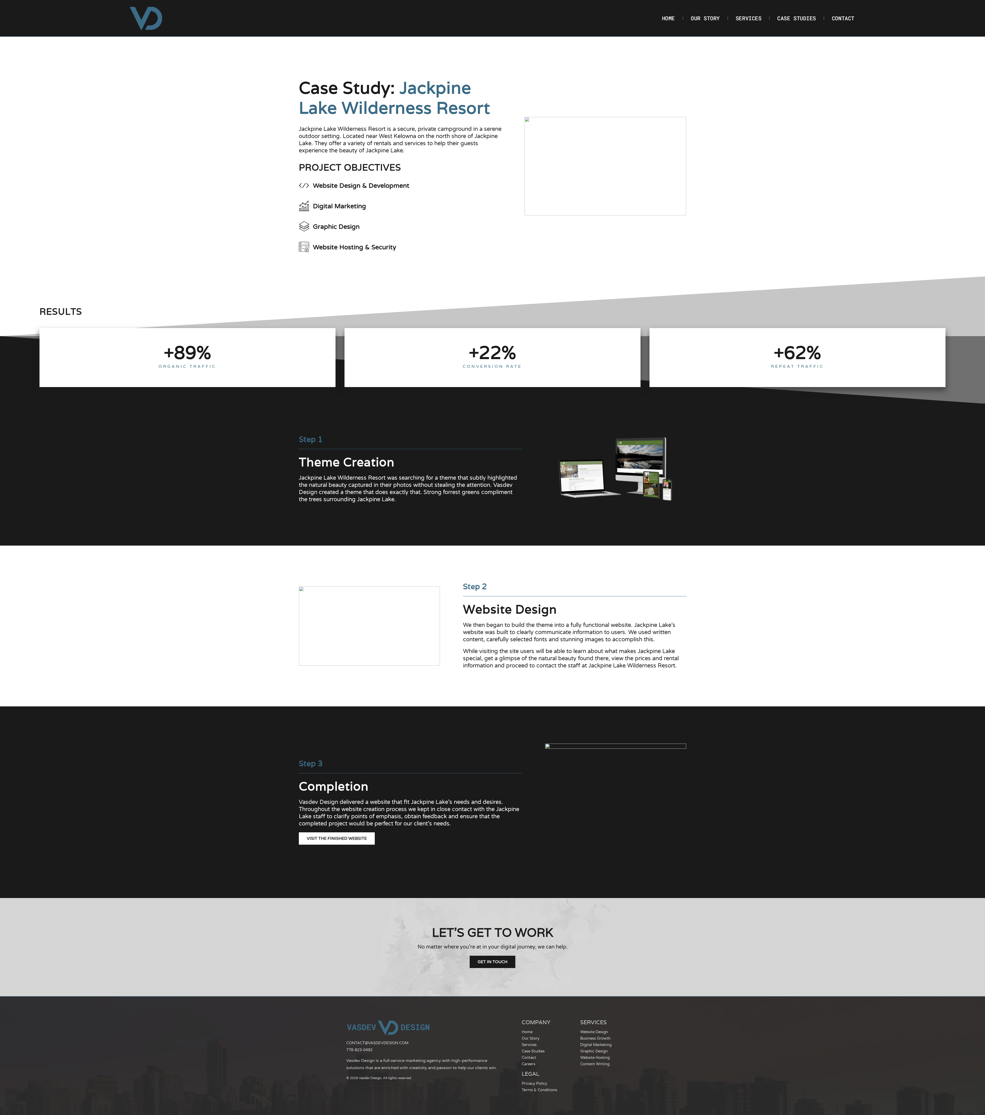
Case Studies (796, 18)
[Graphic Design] (304, 226)
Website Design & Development (361, 186)
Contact (843, 18)
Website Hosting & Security (354, 247)
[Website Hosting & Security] (304, 247)
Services (748, 18)
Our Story (705, 18)
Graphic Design (336, 227)
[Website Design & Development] (304, 185)
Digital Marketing (339, 206)
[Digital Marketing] (304, 206)
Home (668, 18)
